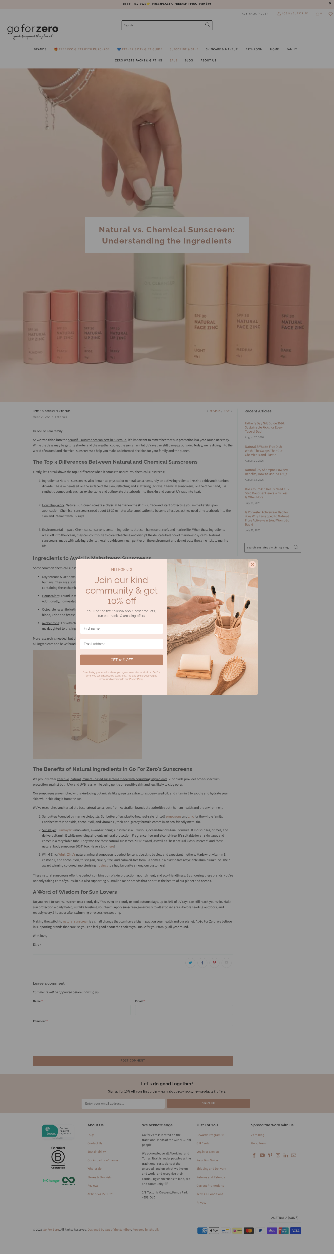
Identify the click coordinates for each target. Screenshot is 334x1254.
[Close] (252, 564)
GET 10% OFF (122, 660)
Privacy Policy (136, 679)
